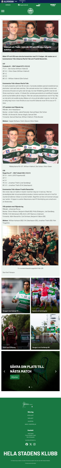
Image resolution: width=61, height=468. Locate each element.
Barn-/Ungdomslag (30, 424)
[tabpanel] (30, 371)
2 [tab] (31, 387)
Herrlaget (30, 415)
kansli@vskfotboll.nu (30, 440)
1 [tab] (29, 387)
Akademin (30, 421)
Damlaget (30, 418)
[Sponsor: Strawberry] (22, 2)
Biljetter (14, 377)
